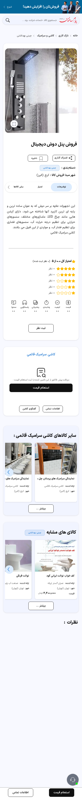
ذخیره (34, 158)
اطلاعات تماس (20, 792)
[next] (9, 187)
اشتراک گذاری (61, 158)
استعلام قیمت (41, 388)
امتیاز (40, 186)
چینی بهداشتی (49, 167)
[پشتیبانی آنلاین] (73, 780)
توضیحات (61, 186)
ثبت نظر (41, 328)
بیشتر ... (41, 509)
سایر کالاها (18, 186)
